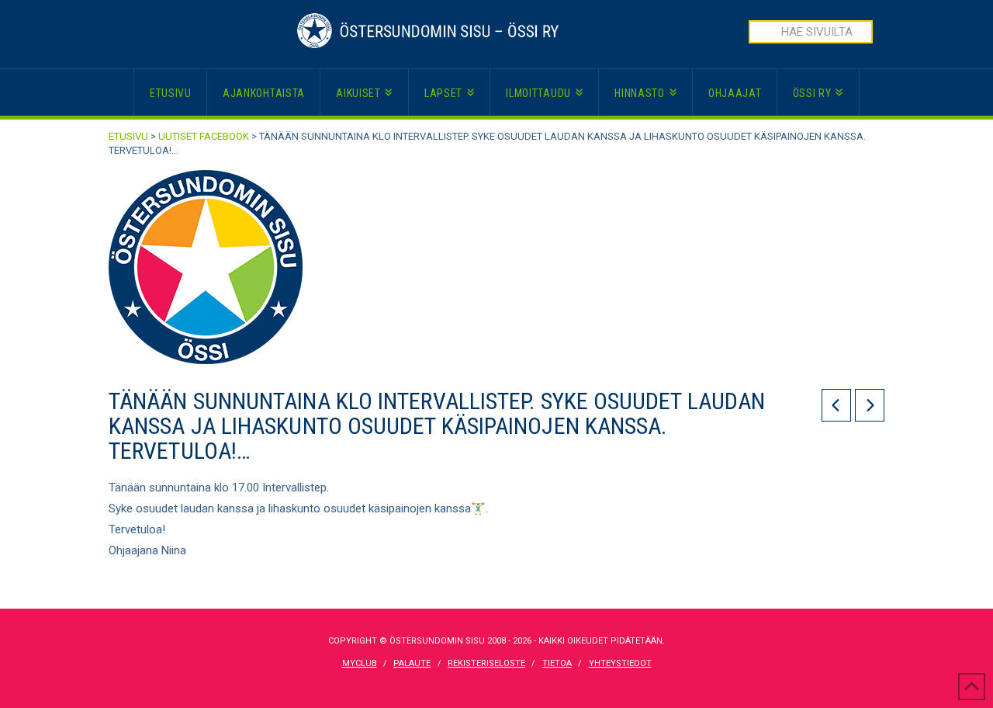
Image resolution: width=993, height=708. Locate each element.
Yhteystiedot (620, 663)
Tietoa (557, 663)
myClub (359, 663)
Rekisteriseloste (486, 663)
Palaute (412, 663)
